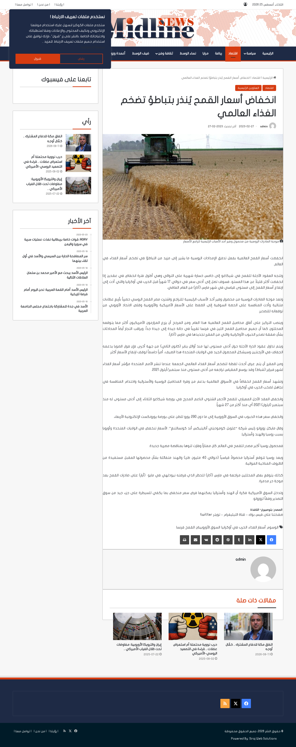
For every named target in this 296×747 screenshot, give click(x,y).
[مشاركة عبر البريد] (195, 539)
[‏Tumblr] (239, 539)
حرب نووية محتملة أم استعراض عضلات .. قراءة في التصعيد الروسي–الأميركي (195, 649)
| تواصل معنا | (24, 4)
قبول (37, 58)
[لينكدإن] (249, 539)
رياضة (218, 53)
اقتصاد (232, 53)
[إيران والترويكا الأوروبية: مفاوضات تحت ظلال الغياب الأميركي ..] (137, 626)
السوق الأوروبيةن (208, 527)
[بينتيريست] (228, 539)
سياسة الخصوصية (93, 47)
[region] (60, 39)
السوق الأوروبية (226, 417)
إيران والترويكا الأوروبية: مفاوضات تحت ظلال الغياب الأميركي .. (44, 184)
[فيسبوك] (271, 539)
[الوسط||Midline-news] (148, 28)
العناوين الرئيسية (248, 88)
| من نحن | (43, 4)
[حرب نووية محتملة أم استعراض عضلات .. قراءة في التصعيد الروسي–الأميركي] (193, 626)
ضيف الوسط (140, 53)
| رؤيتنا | (59, 4)
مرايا (206, 53)
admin (264, 126)
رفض (81, 58)
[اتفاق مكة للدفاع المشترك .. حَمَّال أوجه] (248, 626)
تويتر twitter (210, 514)
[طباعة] (184, 539)
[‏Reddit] (217, 539)
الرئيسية (267, 53)
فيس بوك (256, 514)
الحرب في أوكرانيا (138, 282)
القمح (254, 258)
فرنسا (204, 329)
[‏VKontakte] (206, 539)
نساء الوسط (188, 53)
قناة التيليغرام (234, 514)
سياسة (251, 53)
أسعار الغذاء (118, 258)
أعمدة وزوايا (116, 53)
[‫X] (260, 539)
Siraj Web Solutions (263, 738)
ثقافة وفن (165, 53)
